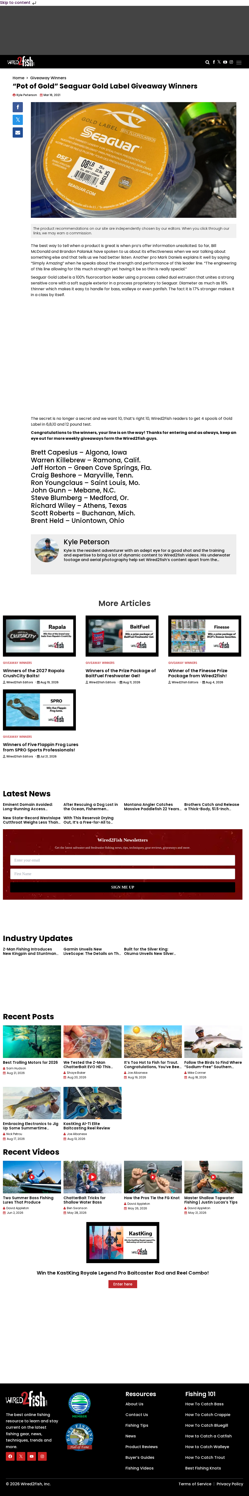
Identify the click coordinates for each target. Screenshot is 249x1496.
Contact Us (136, 1414)
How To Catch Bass (204, 1404)
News (130, 1436)
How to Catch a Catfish (208, 1436)
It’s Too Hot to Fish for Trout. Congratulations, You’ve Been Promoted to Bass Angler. (153, 1067)
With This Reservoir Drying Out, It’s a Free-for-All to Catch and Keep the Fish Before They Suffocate (88, 824)
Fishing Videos (139, 1468)
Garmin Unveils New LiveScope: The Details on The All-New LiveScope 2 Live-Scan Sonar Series (92, 956)
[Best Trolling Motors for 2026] (32, 1041)
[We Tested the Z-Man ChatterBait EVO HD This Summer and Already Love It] (92, 1041)
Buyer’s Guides (139, 1457)
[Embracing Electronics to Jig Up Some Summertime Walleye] (32, 1103)
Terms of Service (194, 1484)
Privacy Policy (230, 1484)
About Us (134, 1404)
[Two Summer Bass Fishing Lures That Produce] (32, 1177)
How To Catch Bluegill (206, 1425)
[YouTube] (31, 1456)
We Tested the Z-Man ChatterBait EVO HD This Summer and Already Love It (90, 1067)
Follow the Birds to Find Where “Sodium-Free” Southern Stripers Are (213, 1067)
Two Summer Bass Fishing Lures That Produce (28, 1200)
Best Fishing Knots (203, 1468)
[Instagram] (42, 1456)
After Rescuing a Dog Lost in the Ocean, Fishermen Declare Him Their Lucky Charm (90, 811)
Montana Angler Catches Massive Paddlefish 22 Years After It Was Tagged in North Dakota (151, 811)
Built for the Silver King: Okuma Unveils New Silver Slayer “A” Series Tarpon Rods (153, 953)
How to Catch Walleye (207, 1447)
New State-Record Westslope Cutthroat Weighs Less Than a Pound (32, 822)
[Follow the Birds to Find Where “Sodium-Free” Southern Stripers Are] (213, 1041)
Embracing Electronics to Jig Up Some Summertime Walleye (30, 1128)
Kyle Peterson (86, 542)
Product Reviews (141, 1447)
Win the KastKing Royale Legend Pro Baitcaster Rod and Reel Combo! (123, 1272)
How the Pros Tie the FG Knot (152, 1197)
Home (18, 78)
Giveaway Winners (48, 78)
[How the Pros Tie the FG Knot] (153, 1177)
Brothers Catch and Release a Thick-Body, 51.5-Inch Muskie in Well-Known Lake (211, 809)
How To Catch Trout (205, 1457)
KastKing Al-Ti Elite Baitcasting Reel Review (86, 1126)
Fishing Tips (136, 1425)
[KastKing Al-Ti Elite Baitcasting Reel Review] (92, 1103)
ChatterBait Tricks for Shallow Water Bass (84, 1200)
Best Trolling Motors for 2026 (30, 1062)
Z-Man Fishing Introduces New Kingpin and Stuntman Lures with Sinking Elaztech (29, 953)
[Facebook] (10, 1456)
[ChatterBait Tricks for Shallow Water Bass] (92, 1177)
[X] (21, 1456)
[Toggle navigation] (238, 61)
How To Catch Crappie (207, 1414)
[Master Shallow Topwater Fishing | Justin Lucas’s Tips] (213, 1177)
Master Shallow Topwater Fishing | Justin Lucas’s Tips (211, 1200)
